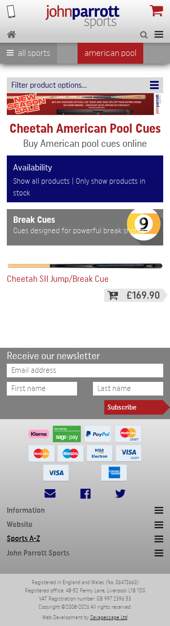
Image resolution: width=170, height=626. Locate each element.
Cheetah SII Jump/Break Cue (58, 279)
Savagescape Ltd (108, 617)
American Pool (110, 53)
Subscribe (121, 407)
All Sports (33, 53)
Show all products (41, 181)
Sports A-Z (23, 538)
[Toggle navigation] (159, 34)
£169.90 (143, 295)
